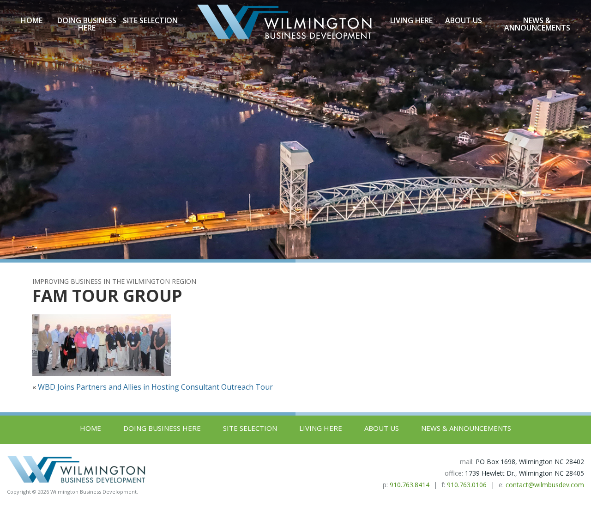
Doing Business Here (86, 24)
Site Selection (150, 20)
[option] (295, 129)
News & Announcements (537, 24)
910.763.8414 (409, 484)
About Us (463, 20)
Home (31, 20)
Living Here (411, 20)
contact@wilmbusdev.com (545, 484)
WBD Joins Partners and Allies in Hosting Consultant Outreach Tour (155, 387)
